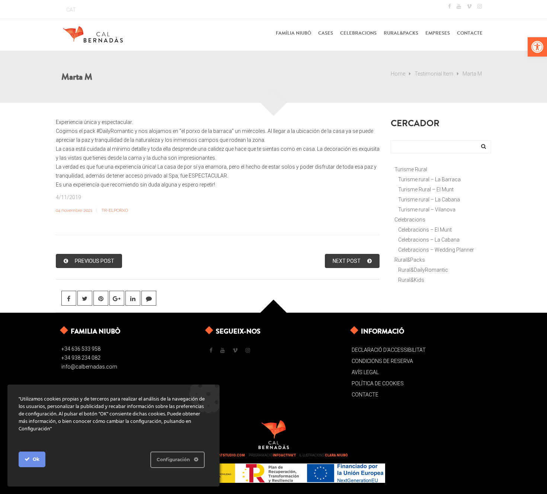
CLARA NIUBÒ (336, 455)
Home (398, 74)
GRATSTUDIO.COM (229, 455)
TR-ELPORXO (115, 210)
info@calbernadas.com (89, 367)
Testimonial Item (434, 74)
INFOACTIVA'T (284, 455)
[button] (537, 47)
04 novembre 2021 (74, 210)
